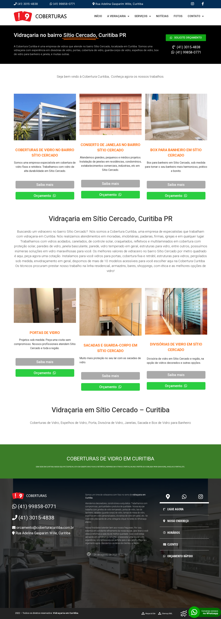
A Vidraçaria (116, 16)
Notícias (162, 16)
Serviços (140, 16)
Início (98, 16)
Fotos (178, 16)
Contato (194, 16)
